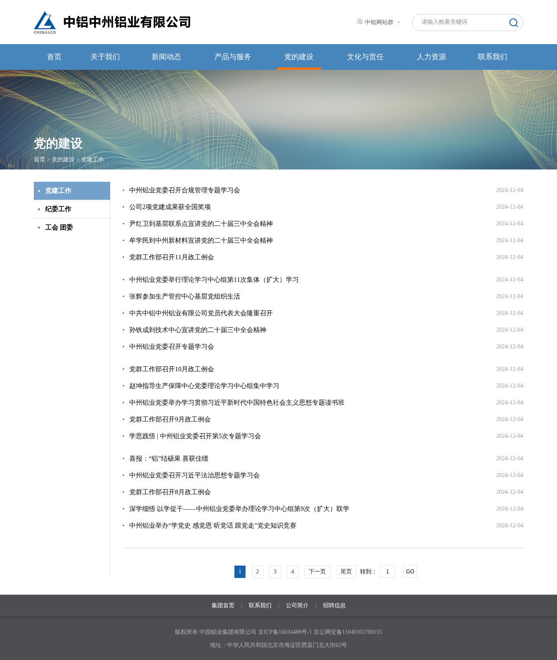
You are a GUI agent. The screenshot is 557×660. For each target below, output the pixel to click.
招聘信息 (334, 605)
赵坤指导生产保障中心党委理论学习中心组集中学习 (204, 385)
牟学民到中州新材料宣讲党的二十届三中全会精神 (201, 240)
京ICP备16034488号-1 (286, 632)
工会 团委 (59, 227)
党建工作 (92, 159)
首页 (54, 57)
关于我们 (105, 57)
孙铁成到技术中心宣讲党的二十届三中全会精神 (197, 329)
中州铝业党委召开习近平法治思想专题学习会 (194, 475)
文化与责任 (365, 57)
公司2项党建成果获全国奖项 (170, 206)
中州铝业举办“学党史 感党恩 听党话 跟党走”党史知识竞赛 (212, 525)
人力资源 (431, 57)
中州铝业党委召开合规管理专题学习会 (184, 190)
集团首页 (223, 605)
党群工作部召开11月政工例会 (171, 257)
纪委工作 (58, 208)
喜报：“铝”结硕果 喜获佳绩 (168, 458)
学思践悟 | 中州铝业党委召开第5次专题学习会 (195, 436)
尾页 (346, 572)
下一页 (317, 572)
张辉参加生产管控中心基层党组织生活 (184, 296)
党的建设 (299, 57)
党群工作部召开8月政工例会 (170, 491)
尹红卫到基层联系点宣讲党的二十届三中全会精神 (201, 223)
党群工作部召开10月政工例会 (171, 369)
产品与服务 (232, 57)
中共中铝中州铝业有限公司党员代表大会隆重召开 (201, 313)
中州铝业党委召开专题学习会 (171, 346)
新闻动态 (166, 57)
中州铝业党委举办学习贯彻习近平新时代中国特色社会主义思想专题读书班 (237, 402)
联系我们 (492, 57)
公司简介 (297, 605)
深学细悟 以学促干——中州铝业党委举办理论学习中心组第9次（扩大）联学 (239, 508)
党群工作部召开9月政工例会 (170, 419)
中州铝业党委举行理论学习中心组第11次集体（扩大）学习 (214, 279)
